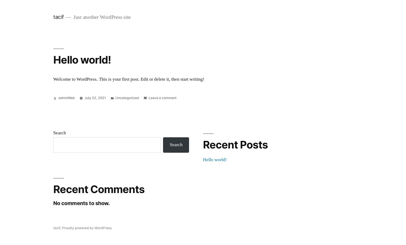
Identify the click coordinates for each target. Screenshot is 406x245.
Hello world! (82, 59)
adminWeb (66, 98)
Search (59, 133)
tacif (58, 17)
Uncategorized (127, 98)
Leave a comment (163, 98)
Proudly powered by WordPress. (87, 228)
